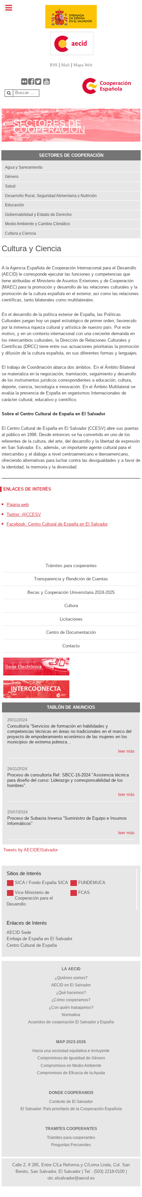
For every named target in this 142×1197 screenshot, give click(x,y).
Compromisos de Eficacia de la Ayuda (71, 1073)
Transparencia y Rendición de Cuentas (71, 578)
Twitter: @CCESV (24, 514)
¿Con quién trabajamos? (71, 1007)
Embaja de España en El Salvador (39, 938)
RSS (53, 64)
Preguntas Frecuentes (71, 1145)
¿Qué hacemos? (71, 992)
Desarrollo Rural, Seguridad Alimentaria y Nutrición (51, 195)
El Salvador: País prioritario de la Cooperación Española (71, 1109)
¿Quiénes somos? (71, 977)
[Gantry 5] (71, 16)
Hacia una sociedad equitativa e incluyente (71, 1050)
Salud (10, 186)
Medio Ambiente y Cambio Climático (37, 224)
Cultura (71, 605)
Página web (18, 504)
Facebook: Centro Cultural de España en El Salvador (57, 524)
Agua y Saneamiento (24, 167)
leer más (126, 751)
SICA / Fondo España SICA (41, 882)
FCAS (84, 892)
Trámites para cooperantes (71, 565)
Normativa (71, 1014)
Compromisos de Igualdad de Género (71, 1058)
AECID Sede (19, 932)
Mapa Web (82, 64)
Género (11, 176)
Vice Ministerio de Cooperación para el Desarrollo (30, 898)
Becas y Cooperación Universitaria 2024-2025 (71, 592)
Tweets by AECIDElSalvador (30, 849)
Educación (14, 205)
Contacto (71, 645)
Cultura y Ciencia (20, 233)
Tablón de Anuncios (71, 707)
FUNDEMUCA (91, 882)
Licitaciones (71, 619)
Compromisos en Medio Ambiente (71, 1065)
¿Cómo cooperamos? (71, 1000)
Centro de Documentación (71, 632)
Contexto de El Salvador (71, 1101)
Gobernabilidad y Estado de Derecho (38, 214)
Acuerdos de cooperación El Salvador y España (71, 1022)
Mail (65, 64)
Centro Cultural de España (32, 945)
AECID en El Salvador (71, 985)
